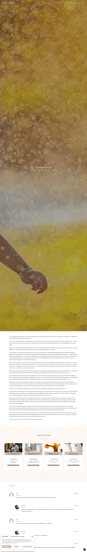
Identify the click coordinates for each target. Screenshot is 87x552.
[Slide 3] (45, 474)
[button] (32, 536)
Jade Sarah (54, 170)
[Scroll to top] (84, 549)
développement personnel (43, 170)
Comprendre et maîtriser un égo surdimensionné (73, 461)
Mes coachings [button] (46, 2)
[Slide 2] (43, 474)
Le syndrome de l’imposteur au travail (33, 461)
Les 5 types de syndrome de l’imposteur (53, 461)
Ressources (77, 2)
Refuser (16, 546)
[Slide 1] (42, 474)
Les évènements (68, 2)
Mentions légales (21, 549)
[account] (84, 2)
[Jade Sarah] (8, 2)
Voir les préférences (27, 546)
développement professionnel (33, 465)
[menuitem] (38, 2)
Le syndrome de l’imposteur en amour (13, 461)
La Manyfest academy (58, 2)
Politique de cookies (13, 549)
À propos (38, 2)
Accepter (6, 546)
